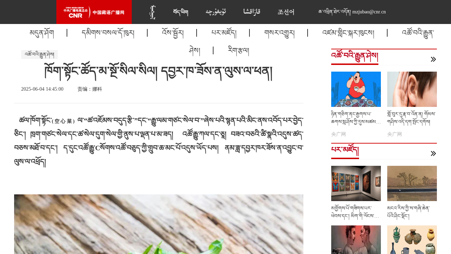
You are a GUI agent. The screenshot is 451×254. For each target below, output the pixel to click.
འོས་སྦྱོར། (173, 33)
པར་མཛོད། (223, 33)
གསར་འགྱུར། (279, 33)
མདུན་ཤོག (42, 33)
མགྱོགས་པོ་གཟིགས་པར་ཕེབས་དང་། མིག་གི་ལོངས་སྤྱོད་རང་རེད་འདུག (352, 216)
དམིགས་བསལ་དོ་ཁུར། (108, 33)
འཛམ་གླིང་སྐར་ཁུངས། (348, 33)
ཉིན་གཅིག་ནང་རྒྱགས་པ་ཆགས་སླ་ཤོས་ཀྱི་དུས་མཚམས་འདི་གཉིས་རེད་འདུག (355, 121)
